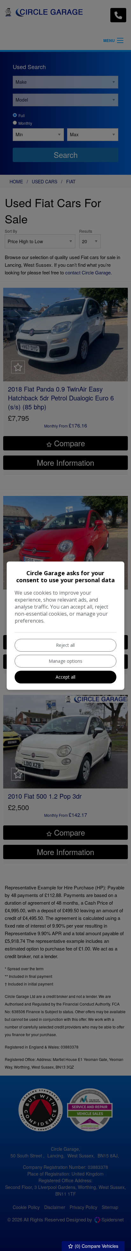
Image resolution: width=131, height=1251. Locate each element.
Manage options (65, 661)
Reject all (65, 645)
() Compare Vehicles (95, 1246)
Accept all (65, 677)
